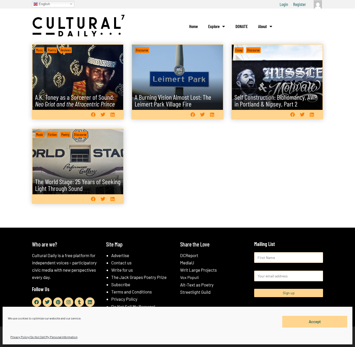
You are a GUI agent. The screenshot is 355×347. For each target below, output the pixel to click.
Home (193, 26)
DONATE (241, 26)
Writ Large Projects (198, 269)
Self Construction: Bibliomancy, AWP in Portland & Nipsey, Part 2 (275, 100)
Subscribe (120, 284)
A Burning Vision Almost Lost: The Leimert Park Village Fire (173, 100)
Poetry (52, 50)
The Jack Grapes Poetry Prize (139, 277)
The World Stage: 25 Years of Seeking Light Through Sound (78, 184)
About (262, 26)
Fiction (52, 134)
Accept (315, 321)
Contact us (121, 262)
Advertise (120, 255)
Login (284, 4)
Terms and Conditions (131, 291)
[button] (93, 114)
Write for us (122, 269)
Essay (238, 50)
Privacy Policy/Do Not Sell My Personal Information (43, 337)
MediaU (187, 262)
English (44, 4)
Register (299, 4)
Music (39, 50)
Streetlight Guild (195, 292)
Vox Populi (189, 277)
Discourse (142, 50)
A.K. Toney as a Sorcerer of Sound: (75, 100)
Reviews (66, 50)
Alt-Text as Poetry (197, 284)
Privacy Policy (124, 299)
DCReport (189, 255)
